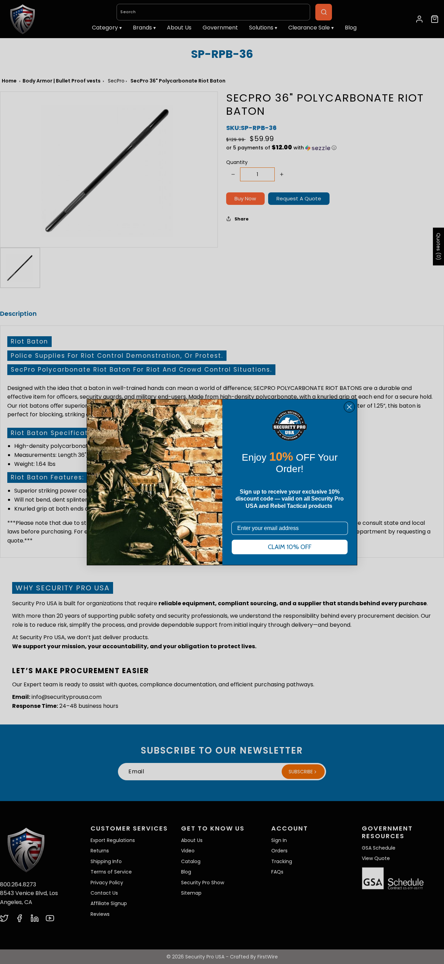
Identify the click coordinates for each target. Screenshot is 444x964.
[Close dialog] (349, 407)
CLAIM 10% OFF (289, 547)
